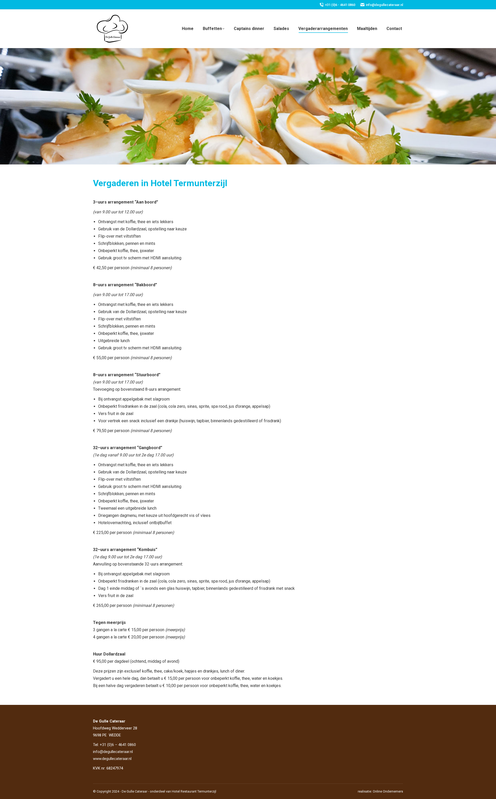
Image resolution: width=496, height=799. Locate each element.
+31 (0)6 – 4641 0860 (118, 744)
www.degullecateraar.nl (112, 758)
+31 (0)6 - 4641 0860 (340, 5)
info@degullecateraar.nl (384, 5)
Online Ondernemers (388, 791)
